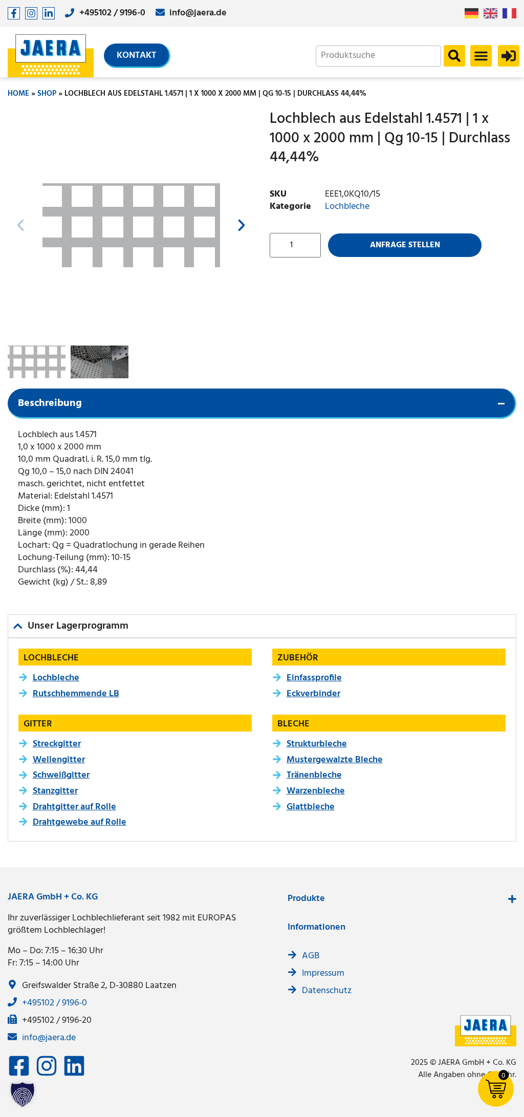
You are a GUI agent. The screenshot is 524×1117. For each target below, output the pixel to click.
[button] (481, 56)
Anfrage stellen (405, 245)
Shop (46, 94)
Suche (454, 56)
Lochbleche (347, 206)
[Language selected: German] (493, 13)
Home (18, 94)
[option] (493, 13)
